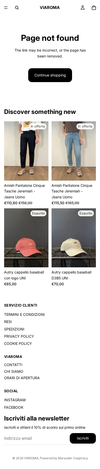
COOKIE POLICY (18, 343)
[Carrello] (93, 7)
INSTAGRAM (15, 400)
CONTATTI (13, 365)
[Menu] (6, 8)
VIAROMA (31, 458)
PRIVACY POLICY (19, 336)
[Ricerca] (17, 7)
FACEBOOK (13, 407)
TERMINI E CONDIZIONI (24, 314)
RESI (8, 321)
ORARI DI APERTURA (22, 378)
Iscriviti (83, 438)
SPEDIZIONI (14, 329)
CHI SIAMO (13, 371)
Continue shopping (50, 75)
